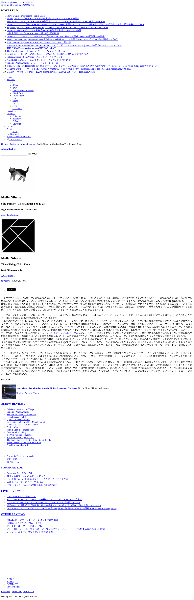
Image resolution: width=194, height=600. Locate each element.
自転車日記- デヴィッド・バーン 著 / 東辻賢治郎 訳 (33, 520)
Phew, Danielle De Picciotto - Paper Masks (26, 16)
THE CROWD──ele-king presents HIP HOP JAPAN (31, 48)
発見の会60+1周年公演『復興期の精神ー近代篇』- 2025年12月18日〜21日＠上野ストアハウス (54, 505)
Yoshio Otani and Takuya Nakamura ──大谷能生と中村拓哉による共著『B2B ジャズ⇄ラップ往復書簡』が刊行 (62, 39)
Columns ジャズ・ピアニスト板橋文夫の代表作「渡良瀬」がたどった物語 (44, 30)
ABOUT (11, 579)
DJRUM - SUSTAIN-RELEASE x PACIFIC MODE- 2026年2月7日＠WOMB (43, 502)
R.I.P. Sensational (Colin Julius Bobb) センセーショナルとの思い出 (39, 42)
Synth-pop (15, 215)
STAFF (10, 581)
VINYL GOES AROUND (19, 136)
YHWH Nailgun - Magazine (20, 435)
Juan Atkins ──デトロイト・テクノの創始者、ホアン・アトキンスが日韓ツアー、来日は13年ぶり (56, 21)
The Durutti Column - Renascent (21, 414)
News (9, 129)
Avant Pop (6, 215)
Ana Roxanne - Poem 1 (17, 445)
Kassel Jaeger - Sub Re (17, 417)
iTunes (12, 276)
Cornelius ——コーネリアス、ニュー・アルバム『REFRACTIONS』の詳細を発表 (48, 54)
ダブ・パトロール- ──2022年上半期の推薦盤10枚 (32, 485)
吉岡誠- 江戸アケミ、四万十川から (24, 523)
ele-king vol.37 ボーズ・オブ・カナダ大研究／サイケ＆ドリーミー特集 (43, 18)
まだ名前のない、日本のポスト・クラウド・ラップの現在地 (37, 479)
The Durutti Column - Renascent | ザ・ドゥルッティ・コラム (36, 51)
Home (9, 77)
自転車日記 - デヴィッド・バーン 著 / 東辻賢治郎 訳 (33, 33)
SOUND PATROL (12, 467)
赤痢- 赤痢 (12, 459)
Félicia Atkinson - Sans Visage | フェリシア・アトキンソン (35, 57)
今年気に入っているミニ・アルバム (25, 482)
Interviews (11, 111)
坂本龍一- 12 (13, 462)
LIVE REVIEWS (11, 490)
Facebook (5, 591)
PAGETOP (28, 591)
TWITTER (17, 591)
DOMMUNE (15, 139)
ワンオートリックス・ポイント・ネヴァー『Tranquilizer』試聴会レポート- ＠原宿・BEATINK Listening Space (61, 508)
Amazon (5, 276)
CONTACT (12, 584)
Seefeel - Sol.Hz (14, 427)
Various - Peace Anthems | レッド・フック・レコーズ (32, 63)
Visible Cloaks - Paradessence (20, 430)
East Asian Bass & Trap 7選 (19, 473)
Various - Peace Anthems (18, 412)
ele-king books (13, 134)
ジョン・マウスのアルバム (64, 333)
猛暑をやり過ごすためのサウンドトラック (28, 476)
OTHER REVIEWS (13, 514)
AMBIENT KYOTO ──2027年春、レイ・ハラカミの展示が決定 (39, 60)
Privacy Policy (13, 587)
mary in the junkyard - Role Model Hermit (26, 422)
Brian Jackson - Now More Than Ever (24, 442)
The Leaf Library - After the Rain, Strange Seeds (29, 440)
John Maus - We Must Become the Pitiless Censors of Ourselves (46, 388)
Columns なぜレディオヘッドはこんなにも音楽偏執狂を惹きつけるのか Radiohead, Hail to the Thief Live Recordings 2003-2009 (69, 69)
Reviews (11, 79)
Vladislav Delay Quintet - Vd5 (20, 437)
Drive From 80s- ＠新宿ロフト (21, 496)
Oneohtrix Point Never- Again (20, 456)
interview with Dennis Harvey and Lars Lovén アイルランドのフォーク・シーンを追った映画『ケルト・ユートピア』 (64, 45)
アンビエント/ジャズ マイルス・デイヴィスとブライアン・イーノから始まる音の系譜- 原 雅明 (56, 529)
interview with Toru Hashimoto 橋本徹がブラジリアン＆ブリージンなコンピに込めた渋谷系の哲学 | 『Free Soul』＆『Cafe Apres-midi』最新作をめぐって (82, 66)
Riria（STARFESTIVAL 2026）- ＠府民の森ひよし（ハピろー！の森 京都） (44, 499)
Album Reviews (27, 144)
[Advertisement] (86, 556)
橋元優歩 (5, 281)
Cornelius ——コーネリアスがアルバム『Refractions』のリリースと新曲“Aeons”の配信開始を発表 (56, 36)
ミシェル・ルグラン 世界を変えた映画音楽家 (30, 532)
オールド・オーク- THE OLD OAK (24, 526)
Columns (11, 113)
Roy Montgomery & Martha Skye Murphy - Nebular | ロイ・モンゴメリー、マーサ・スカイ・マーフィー (57, 27)
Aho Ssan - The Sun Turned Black (22, 424)
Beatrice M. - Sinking (16, 432)
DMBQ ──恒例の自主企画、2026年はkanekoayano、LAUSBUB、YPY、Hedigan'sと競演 (51, 72)
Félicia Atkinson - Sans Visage (20, 409)
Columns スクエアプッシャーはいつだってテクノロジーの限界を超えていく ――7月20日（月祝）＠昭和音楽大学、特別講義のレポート (75, 24)
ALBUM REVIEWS (13, 403)
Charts (10, 126)
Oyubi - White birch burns (18, 419)
